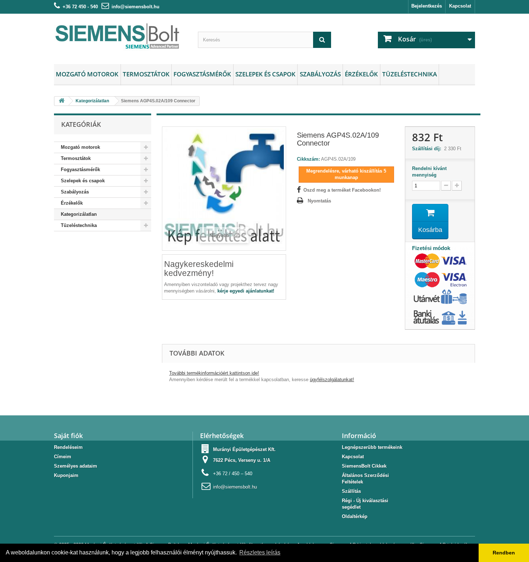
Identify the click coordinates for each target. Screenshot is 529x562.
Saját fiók (68, 435)
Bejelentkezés (426, 6)
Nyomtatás (319, 201)
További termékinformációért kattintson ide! (214, 373)
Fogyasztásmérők (202, 74)
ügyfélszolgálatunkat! (332, 379)
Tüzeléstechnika (409, 74)
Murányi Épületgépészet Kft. (244, 449)
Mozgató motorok (87, 74)
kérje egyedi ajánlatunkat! (245, 291)
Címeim (62, 456)
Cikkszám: (308, 159)
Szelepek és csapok (265, 74)
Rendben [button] (504, 553)
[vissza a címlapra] (61, 101)
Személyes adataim (75, 466)
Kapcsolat (460, 6)
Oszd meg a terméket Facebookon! (342, 190)
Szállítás (351, 491)
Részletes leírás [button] (259, 552)
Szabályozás (320, 74)
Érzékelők (361, 74)
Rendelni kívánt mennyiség (429, 172)
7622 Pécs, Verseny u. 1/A (241, 460)
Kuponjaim (66, 475)
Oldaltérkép (354, 516)
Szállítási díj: (428, 148)
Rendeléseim (68, 447)
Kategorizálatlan (79, 214)
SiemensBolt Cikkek (364, 466)
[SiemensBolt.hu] (120, 37)
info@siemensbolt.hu (135, 6)
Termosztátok (146, 74)
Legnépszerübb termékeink (372, 447)
